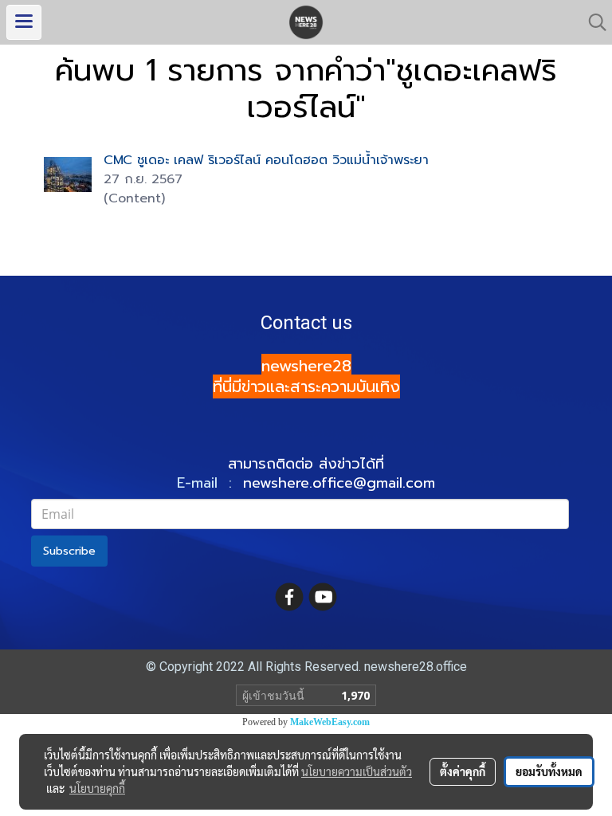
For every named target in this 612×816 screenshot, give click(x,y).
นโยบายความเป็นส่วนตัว (356, 771)
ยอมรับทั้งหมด (549, 771)
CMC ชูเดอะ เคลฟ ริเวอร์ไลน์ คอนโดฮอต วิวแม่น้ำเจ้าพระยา (266, 160)
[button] (592, 22)
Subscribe (69, 551)
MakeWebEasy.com (330, 722)
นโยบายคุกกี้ (97, 788)
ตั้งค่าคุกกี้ (462, 771)
